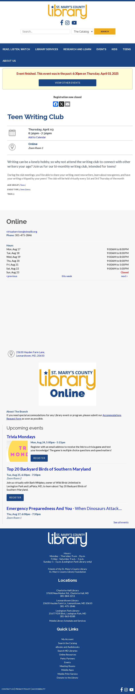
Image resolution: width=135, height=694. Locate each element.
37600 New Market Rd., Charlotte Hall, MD (67, 593)
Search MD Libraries (67, 650)
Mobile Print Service (68, 674)
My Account (68, 639)
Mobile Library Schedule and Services (67, 620)
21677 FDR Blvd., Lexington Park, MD (67, 613)
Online (33, 144)
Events (101, 49)
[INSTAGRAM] (126, 691)
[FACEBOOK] (122, 691)
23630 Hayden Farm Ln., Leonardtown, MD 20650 (67, 603)
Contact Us (8, 689)
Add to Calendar (37, 137)
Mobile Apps (67, 670)
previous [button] (12, 276)
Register (39, 458)
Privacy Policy (22, 689)
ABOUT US (9, 60)
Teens (127, 49)
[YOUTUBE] (131, 691)
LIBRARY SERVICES (47, 49)
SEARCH (105, 31)
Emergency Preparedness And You (64, 508)
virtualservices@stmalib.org (21, 231)
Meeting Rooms (67, 666)
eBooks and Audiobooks (68, 647)
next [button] (124, 276)
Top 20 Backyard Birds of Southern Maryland (49, 468)
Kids (115, 49)
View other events (67, 82)
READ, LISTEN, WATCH (17, 49)
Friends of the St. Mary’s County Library (67, 569)
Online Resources (67, 654)
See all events (121, 522)
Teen (22, 185)
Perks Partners (67, 658)
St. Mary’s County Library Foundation (67, 571)
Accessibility (38, 689)
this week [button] (67, 276)
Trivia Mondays (21, 436)
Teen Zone (25, 189)
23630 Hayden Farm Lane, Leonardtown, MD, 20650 (30, 354)
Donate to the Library (67, 677)
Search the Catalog (67, 643)
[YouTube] (73, 23)
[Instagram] (66, 23)
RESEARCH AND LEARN (77, 49)
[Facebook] (60, 23)
